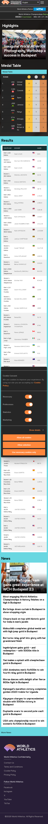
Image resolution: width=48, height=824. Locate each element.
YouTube (8, 799)
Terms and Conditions (13, 767)
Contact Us (9, 763)
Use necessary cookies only (24, 452)
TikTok (7, 803)
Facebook (8, 787)
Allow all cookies (24, 437)
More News (6, 732)
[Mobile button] (42, 2)
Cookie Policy (10, 771)
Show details (34, 430)
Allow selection (24, 445)
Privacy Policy (10, 775)
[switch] (29, 404)
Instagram (8, 791)
